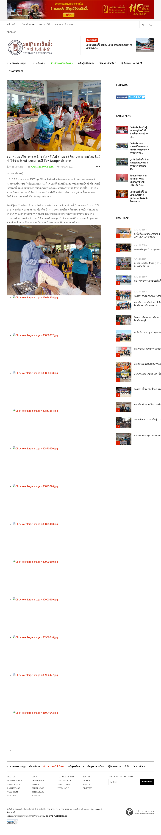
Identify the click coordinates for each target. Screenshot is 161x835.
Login (34, 777)
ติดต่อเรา (11, 32)
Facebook (87, 780)
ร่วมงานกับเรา (16, 71)
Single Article (64, 780)
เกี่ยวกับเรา (27, 24)
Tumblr (86, 784)
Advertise (11, 795)
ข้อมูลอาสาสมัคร (107, 63)
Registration (38, 780)
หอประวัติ (44, 24)
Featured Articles (66, 777)
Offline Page (38, 792)
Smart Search (38, 788)
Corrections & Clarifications (13, 786)
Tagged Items (64, 784)
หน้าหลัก (11, 24)
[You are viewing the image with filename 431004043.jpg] (57, 729)
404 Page (36, 795)
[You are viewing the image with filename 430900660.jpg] (57, 578)
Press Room (12, 792)
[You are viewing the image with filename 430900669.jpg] (57, 616)
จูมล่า (9, 816)
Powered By (140, 812)
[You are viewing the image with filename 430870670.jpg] (57, 465)
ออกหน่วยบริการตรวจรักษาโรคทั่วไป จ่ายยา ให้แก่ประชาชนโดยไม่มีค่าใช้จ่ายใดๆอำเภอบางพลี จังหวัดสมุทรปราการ (53, 158)
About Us (11, 777)
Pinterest (87, 788)
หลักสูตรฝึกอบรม (86, 63)
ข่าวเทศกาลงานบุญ (16, 63)
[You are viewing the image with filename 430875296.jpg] (57, 503)
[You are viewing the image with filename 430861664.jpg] (57, 427)
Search (35, 784)
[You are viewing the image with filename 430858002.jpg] (57, 352)
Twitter (86, 777)
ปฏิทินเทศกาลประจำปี (131, 63)
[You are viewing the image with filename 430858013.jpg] (57, 390)
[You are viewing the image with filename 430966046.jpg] (57, 654)
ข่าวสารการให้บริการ (61, 63)
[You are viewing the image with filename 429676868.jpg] (57, 314)
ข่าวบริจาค (38, 63)
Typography (63, 788)
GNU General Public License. (54, 816)
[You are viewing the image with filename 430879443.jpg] (57, 541)
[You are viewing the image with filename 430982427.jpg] (57, 692)
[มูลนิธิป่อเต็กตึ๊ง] (30, 47)
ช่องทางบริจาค (63, 24)
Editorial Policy (14, 780)
